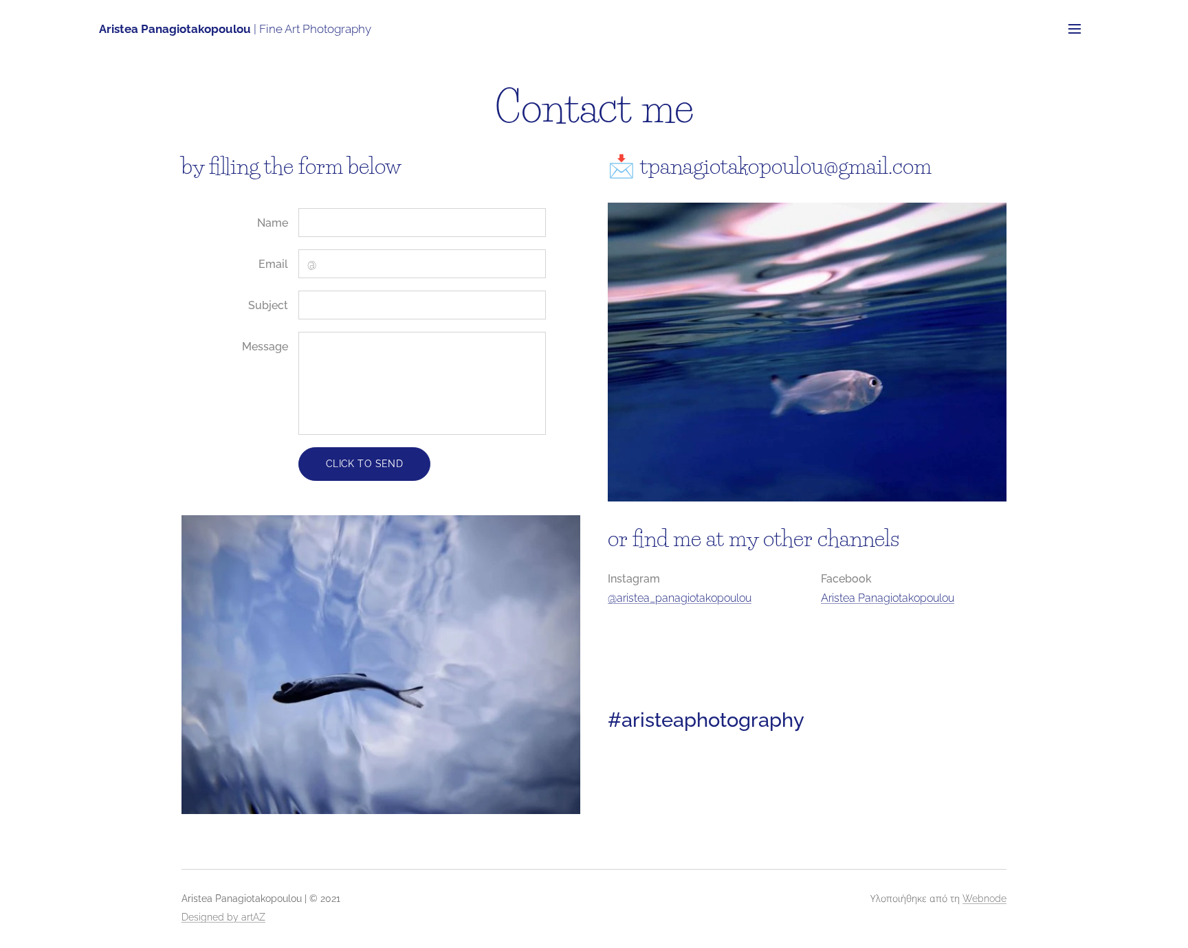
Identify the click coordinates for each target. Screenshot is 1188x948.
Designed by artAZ (223, 917)
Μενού (1078, 28)
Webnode (984, 898)
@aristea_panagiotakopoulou (679, 598)
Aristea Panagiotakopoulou (887, 598)
